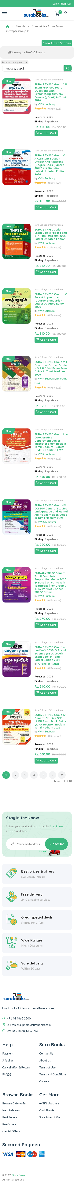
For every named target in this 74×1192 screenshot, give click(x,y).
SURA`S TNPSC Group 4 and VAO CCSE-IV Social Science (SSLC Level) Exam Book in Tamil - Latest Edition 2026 (50, 653)
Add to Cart (48, 133)
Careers (44, 1081)
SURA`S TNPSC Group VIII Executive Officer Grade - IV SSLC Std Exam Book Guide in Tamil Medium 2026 (51, 368)
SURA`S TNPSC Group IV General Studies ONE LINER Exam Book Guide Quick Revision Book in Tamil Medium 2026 (50, 721)
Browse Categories (14, 1103)
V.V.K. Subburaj (47, 521)
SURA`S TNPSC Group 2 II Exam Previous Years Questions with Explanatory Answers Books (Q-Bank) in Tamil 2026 (51, 92)
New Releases (11, 1110)
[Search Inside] (68, 68)
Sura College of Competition (49, 79)
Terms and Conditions (52, 1074)
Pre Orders (9, 1124)
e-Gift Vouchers (49, 1103)
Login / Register (62, 3)
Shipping (7, 1060)
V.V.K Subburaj (46, 104)
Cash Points (46, 1110)
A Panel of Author (48, 663)
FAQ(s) (6, 1074)
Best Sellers (9, 1117)
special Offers (11, 1131)
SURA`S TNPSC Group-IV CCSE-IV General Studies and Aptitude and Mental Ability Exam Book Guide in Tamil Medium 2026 (51, 512)
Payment (7, 1053)
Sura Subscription (50, 1117)
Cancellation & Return (16, 1067)
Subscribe (56, 844)
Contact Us (46, 1053)
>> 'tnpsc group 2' (17, 31)
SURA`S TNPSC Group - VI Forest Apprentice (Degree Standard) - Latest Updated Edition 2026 (51, 300)
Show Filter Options (57, 43)
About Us (45, 1060)
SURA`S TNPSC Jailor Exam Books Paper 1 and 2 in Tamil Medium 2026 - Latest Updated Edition (51, 234)
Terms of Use (47, 1067)
